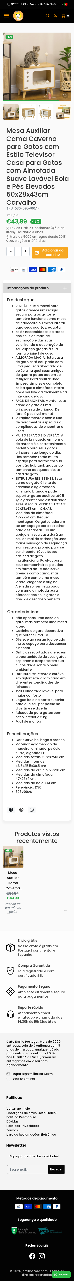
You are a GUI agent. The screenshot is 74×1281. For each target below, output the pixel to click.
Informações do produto (28, 288)
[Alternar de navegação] (6, 15)
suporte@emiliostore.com (33, 1074)
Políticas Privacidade (22, 1126)
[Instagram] (41, 1256)
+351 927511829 (24, 1079)
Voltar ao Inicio (18, 1109)
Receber (56, 1169)
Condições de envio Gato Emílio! (31, 1113)
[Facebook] (32, 1256)
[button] (47, 16)
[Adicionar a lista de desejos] (65, 95)
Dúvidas (12, 1121)
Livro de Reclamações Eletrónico (31, 1134)
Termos (12, 1130)
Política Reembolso (21, 1117)
